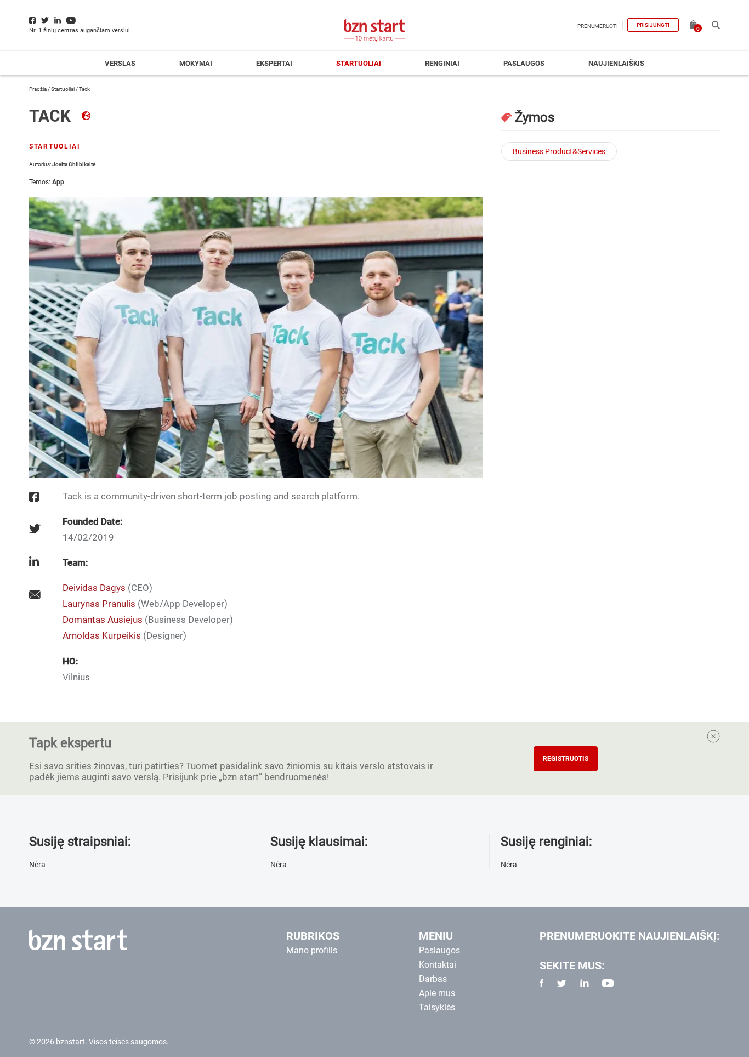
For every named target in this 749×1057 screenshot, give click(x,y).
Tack (52, 116)
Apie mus (437, 993)
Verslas (120, 63)
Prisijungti (653, 25)
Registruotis (565, 759)
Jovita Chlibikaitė (73, 164)
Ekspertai (274, 63)
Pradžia (38, 89)
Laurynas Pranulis (99, 603)
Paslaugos (523, 63)
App (58, 182)
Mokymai (195, 63)
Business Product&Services (559, 151)
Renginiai (442, 63)
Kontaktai (437, 964)
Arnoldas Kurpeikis (102, 635)
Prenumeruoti (597, 26)
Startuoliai (358, 63)
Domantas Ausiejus (103, 619)
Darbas (433, 979)
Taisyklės (437, 1007)
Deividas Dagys (94, 587)
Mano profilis (311, 950)
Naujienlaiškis (616, 63)
